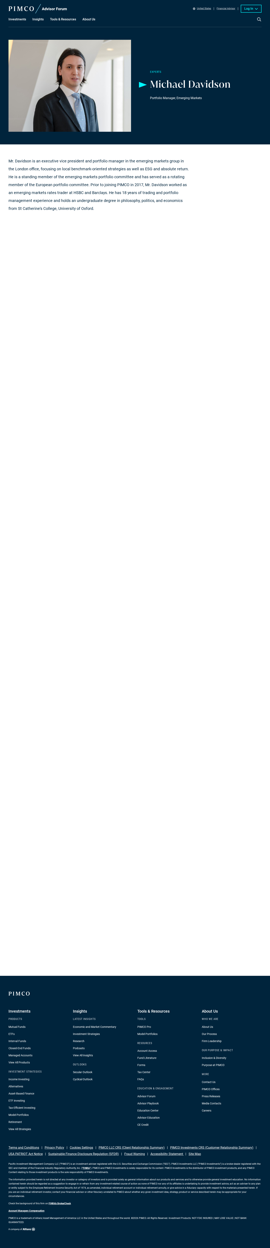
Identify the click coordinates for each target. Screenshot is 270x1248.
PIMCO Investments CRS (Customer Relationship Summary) (211, 1147)
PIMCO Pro (144, 1026)
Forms (141, 1065)
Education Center (148, 1110)
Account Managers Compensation (26, 1210)
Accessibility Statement (167, 1154)
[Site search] (259, 22)
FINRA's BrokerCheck (60, 1203)
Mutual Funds (16, 1026)
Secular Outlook (82, 1072)
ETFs (11, 1034)
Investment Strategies (86, 1034)
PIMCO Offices (211, 1089)
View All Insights (83, 1055)
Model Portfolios (18, 1114)
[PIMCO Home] (37, 9)
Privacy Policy (54, 1147)
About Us (207, 1026)
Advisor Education (148, 1117)
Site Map (195, 1154)
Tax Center (143, 1072)
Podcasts (79, 1048)
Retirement (15, 1122)
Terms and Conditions (23, 1147)
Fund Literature (146, 1057)
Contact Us (208, 1082)
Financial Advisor (226, 8)
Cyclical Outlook (83, 1079)
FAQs (140, 1079)
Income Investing (18, 1079)
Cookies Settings (81, 1147)
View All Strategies (19, 1129)
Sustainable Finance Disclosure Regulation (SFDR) (83, 1154)
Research (78, 1041)
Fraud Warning (134, 1154)
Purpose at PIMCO (213, 1065)
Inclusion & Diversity (214, 1057)
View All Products (19, 1062)
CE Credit (143, 1124)
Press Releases (211, 1096)
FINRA (86, 1168)
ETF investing (16, 1100)
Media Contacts (211, 1103)
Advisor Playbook (148, 1103)
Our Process (209, 1034)
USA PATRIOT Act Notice (25, 1154)
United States (204, 8)
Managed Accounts (20, 1055)
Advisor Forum (146, 1096)
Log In (248, 8)
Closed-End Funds (19, 1048)
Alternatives (15, 1086)
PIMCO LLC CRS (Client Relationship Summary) (132, 1147)
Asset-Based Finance (21, 1093)
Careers (206, 1110)
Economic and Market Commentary (94, 1026)
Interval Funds (17, 1041)
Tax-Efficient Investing (21, 1107)
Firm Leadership (212, 1041)
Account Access (147, 1050)
